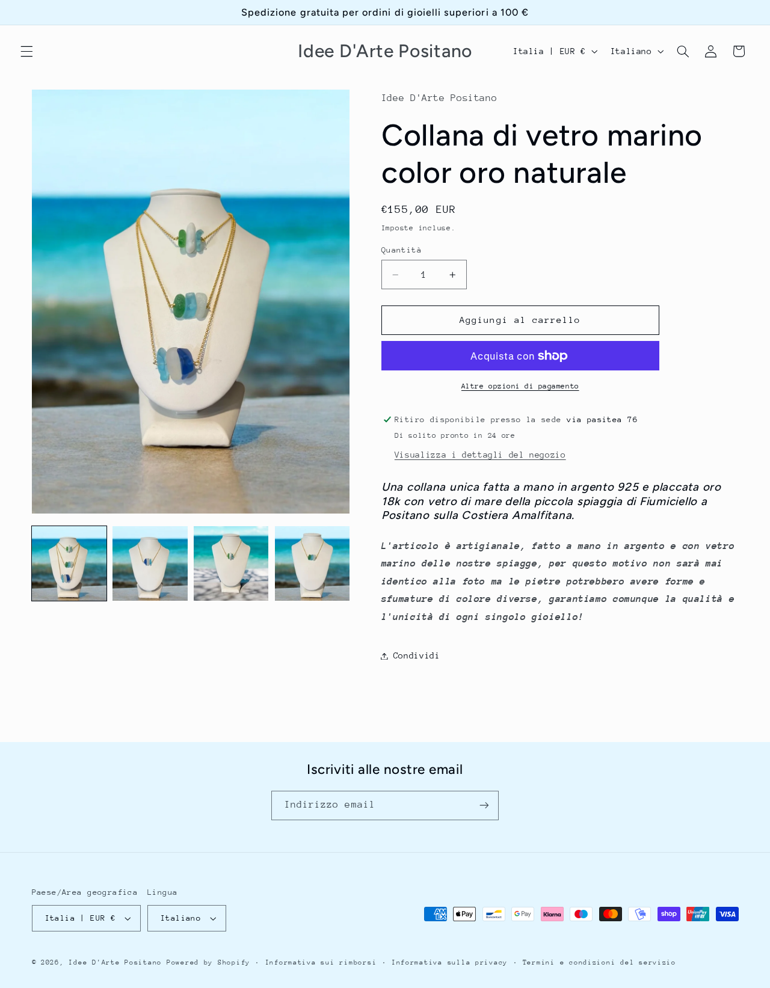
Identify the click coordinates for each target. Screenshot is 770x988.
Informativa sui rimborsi (321, 962)
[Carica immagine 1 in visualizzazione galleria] (69, 563)
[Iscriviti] (484, 805)
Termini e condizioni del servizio (599, 962)
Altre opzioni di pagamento (520, 386)
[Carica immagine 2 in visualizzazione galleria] (149, 563)
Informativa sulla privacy (450, 962)
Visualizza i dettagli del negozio (480, 454)
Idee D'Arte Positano (115, 962)
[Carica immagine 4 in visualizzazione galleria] (312, 563)
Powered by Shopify (208, 962)
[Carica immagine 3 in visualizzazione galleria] (231, 563)
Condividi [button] (416, 655)
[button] (26, 51)
